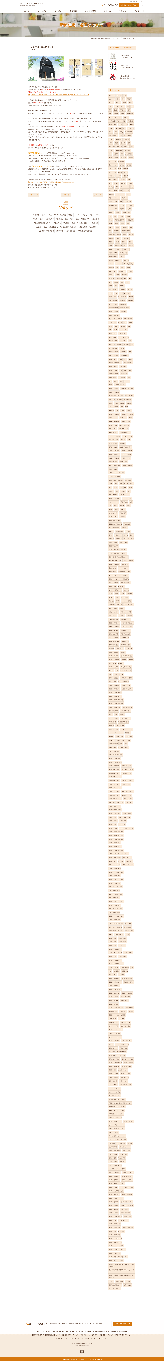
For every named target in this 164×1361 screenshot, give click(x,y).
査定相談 (123, 183)
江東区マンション (128, 604)
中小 (110, 282)
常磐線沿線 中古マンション (116, 1110)
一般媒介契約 (119, 648)
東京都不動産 (127, 201)
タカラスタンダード (123, 747)
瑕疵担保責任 (128, 132)
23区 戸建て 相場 (114, 890)
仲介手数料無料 (113, 190)
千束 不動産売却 (127, 707)
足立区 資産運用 (113, 1202)
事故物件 (126, 344)
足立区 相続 (112, 956)
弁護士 (110, 245)
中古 (132, 106)
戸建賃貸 (122, 714)
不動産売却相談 (113, 1011)
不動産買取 (112, 1260)
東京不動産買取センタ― (115, 363)
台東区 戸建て (122, 942)
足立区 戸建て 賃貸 (126, 1202)
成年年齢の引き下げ (126, 667)
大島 (132, 967)
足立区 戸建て (128, 953)
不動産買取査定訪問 (114, 454)
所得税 (116, 223)
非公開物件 (121, 1018)
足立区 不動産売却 (114, 623)
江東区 (117, 601)
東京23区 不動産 (129, 538)
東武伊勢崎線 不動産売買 (116, 396)
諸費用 (117, 227)
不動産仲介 (122, 110)
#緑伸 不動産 (46, 215)
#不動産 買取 (82, 223)
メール (115, 487)
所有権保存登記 (113, 253)
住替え (110, 106)
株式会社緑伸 (127, 135)
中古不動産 (112, 146)
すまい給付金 (122, 341)
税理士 (116, 593)
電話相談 (111, 601)
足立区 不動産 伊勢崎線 (116, 850)
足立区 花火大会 (123, 1070)
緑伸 (110, 110)
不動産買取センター (120, 385)
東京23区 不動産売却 (128, 623)
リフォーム (112, 99)
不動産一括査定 (123, 1048)
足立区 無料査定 (125, 718)
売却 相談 (112, 802)
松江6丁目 (124, 275)
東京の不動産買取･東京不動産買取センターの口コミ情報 (121, 1265)
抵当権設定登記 (113, 256)
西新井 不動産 (113, 1154)
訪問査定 (130, 183)
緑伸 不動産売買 (113, 582)
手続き (121, 132)
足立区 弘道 (122, 821)
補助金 (110, 934)
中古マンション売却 (127, 626)
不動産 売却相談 (113, 678)
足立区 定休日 (113, 828)
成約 (132, 187)
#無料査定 (59, 231)
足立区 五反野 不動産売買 (116, 473)
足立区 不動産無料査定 (115, 1062)
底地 (132, 344)
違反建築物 (122, 289)
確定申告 (126, 590)
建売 (110, 231)
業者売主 (111, 531)
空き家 (120, 322)
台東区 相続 (112, 945)
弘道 (121, 487)
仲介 (129, 110)
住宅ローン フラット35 (115, 1030)
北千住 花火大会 (125, 1073)
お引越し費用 (130, 220)
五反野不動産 (126, 212)
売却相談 (121, 165)
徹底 (121, 483)
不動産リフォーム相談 (115, 498)
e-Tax (117, 597)
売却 (123, 99)
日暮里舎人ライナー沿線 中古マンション (120, 1103)
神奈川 (115, 381)
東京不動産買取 (113, 348)
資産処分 (122, 286)
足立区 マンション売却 (115, 953)
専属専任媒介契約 (113, 652)
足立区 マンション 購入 (116, 901)
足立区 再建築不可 (114, 766)
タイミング (123, 157)
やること (126, 117)
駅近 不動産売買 (125, 634)
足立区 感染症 (125, 1209)
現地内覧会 (112, 740)
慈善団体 (123, 491)
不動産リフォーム (124, 495)
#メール (77, 215)
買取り (120, 124)
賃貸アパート (122, 418)
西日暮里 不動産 (113, 967)
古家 (132, 146)
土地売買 (111, 212)
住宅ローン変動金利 (114, 1041)
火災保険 (131, 234)
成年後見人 (112, 176)
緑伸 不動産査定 (126, 1041)
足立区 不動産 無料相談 (126, 828)
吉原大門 (129, 410)
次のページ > (98, 195)
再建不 (110, 714)
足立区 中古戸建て (127, 1180)
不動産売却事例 (113, 1048)
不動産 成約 (112, 861)
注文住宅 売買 (113, 462)
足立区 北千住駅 (113, 1004)
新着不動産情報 (113, 300)
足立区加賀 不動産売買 (115, 524)
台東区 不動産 (122, 938)
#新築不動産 (74, 219)
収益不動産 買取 (113, 619)
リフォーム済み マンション (116, 1125)
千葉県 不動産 (121, 1055)
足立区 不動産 (113, 425)
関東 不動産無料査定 (115, 436)
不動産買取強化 (128, 319)
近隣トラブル (112, 975)
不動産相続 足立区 (128, 1172)
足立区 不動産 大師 (115, 1224)
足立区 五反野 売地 (115, 813)
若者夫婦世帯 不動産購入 (116, 931)
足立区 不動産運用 (127, 1176)
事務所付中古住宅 (127, 465)
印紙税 (119, 234)
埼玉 (110, 183)
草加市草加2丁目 (113, 308)
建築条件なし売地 (113, 1022)
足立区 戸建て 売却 (115, 920)
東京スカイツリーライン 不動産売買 (119, 575)
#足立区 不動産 (69, 223)
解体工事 (119, 146)
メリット (111, 264)
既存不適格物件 (113, 289)
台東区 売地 (112, 942)
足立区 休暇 (112, 824)
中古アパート (118, 535)
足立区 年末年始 (125, 1213)
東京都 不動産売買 (114, 421)
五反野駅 (111, 139)
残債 (128, 223)
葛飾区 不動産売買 (114, 458)
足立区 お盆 (121, 824)
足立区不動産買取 (113, 157)
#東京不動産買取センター (43, 223)
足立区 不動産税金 (127, 978)
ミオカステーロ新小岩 (115, 1150)
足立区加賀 (122, 517)
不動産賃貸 (127, 150)
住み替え (126, 264)
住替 (120, 370)
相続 (118, 99)
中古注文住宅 (124, 374)
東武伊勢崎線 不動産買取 (116, 480)
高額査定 (111, 538)
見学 (126, 744)
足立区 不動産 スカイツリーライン (119, 854)
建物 (129, 143)
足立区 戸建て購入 (114, 986)
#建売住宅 (95, 219)
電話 (110, 487)
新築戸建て (122, 1161)
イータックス (124, 597)
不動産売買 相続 (113, 630)
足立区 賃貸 (127, 1216)
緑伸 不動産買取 (125, 582)
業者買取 (121, 608)
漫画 (121, 293)
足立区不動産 (128, 154)
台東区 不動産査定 (123, 681)
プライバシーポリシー (115, 1289)
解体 (116, 286)
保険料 (125, 234)
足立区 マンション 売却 (116, 916)
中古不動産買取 (113, 341)
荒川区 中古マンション (115, 960)
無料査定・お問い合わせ (129, 5)
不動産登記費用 (126, 231)
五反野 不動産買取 (128, 560)
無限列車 (122, 506)
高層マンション (113, 608)
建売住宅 (111, 194)
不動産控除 (121, 586)
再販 (117, 187)
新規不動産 (112, 1051)
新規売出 (111, 275)
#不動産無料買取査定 (85, 231)
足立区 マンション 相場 (116, 879)
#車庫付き (35, 215)
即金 (110, 330)
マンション (112, 95)
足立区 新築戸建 (128, 1062)
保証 (120, 135)
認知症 (126, 172)
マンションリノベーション (116, 733)
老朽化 (126, 535)
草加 (110, 381)
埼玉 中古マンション (115, 1095)
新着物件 (119, 399)
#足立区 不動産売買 (46, 231)
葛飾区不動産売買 (113, 374)
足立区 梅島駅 (125, 1000)
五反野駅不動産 (124, 330)
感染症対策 (128, 480)
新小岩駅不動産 (113, 1147)
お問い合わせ (127, 1285)
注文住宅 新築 (129, 931)
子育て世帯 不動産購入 (115, 927)
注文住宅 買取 (123, 462)
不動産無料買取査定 (124, 432)
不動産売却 (119, 139)
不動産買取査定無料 (114, 564)
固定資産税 (131, 128)
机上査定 (111, 187)
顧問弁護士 (129, 593)
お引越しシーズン (127, 436)
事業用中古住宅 (113, 447)
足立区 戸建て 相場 (115, 883)
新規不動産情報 (122, 297)
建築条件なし (112, 817)
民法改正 (111, 670)
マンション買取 (113, 209)
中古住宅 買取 (113, 432)
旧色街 (122, 410)
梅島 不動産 (126, 1150)
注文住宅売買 (112, 377)
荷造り (110, 132)
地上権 (110, 326)
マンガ (115, 330)
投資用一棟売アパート (115, 806)
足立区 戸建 (112, 1220)
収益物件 (118, 238)
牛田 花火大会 (123, 1081)
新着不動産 (122, 300)
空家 (126, 407)
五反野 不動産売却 (114, 626)
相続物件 (124, 242)
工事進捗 (111, 725)
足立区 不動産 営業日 (115, 1216)
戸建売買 (118, 212)
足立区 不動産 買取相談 (116, 839)
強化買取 (126, 260)
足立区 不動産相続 (114, 659)
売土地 (128, 267)
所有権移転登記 (123, 253)
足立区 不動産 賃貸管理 (116, 835)
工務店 (128, 194)
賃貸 (132, 264)
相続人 (130, 242)
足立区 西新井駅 (125, 996)
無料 (125, 359)
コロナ (130, 102)
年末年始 (121, 348)
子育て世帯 (128, 923)
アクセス (127, 1281)
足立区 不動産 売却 (115, 758)
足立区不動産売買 (124, 308)
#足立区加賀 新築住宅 (68, 227)
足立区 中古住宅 (113, 667)
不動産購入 (125, 227)
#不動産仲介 (85, 219)
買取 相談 (120, 802)
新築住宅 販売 (113, 513)
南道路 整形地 (127, 813)
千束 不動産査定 (113, 711)
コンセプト (120, 1260)
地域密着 (116, 282)
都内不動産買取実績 (114, 527)
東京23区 (118, 128)
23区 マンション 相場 (115, 887)
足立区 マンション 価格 (116, 872)
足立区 (115, 110)
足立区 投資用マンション (116, 1198)
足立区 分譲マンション (115, 982)
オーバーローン (113, 179)
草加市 (117, 275)
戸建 (120, 201)
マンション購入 (113, 1161)
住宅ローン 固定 (125, 1026)
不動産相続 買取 (113, 634)
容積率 (110, 293)
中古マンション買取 (123, 337)
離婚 (110, 154)
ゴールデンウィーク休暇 (122, 1044)
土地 (125, 95)
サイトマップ (103, 1338)
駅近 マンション (113, 1132)
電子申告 (111, 597)
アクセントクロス (113, 502)
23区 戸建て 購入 (114, 898)
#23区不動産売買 (60, 215)
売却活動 (129, 165)
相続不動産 (123, 352)
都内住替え (125, 527)
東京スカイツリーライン (115, 117)
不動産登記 (112, 249)
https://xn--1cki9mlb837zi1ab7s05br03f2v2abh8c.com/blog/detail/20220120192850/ (58, 95)
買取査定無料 (112, 747)
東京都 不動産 (126, 421)
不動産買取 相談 (125, 645)
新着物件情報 (127, 399)
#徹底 (41, 219)
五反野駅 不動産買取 (115, 476)
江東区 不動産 (125, 967)
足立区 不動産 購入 (115, 843)
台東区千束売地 (126, 784)
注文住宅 (126, 190)
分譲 (110, 506)
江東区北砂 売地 (126, 795)
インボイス (121, 975)
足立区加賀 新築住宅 (115, 520)
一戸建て (111, 128)
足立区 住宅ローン (114, 993)
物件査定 (111, 1044)
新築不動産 (130, 300)
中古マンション (113, 165)
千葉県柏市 (112, 1055)
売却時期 (125, 168)
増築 (116, 293)
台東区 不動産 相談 (115, 707)
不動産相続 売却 (125, 630)
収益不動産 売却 (125, 619)
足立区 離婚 (112, 1070)
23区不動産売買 (113, 495)
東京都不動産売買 (113, 388)
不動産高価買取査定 (114, 641)
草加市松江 (112, 278)
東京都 (126, 124)
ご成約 (127, 282)
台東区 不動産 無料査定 (116, 700)
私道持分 (111, 491)
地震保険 (111, 238)
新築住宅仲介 (125, 564)
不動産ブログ (112, 359)
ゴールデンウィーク (125, 670)
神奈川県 (123, 143)
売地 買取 (112, 399)
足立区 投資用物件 (127, 1194)
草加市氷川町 (122, 304)
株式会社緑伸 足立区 (126, 678)
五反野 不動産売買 (114, 392)
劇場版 (110, 509)
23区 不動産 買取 (114, 751)
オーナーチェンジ (113, 718)
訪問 (121, 381)
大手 (130, 278)
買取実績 (127, 531)
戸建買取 (121, 209)
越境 (117, 491)
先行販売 (130, 271)
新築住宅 (131, 245)
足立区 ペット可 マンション (117, 1249)
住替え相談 (112, 1143)
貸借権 (116, 326)
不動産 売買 (121, 1158)
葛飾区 (125, 102)
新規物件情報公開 (121, 1051)
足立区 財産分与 (126, 1066)
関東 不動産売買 (113, 407)
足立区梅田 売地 (126, 773)
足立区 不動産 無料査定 (116, 703)
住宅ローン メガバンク (115, 1037)
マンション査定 (113, 201)
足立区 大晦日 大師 (115, 1227)
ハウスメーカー (120, 194)
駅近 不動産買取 (113, 637)
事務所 (110, 385)
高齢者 (120, 172)
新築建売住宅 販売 (123, 722)
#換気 (35, 219)
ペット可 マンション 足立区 (117, 1169)
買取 (122, 154)
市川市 (110, 535)
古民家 (120, 359)
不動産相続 (127, 524)
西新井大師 (121, 1231)
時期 (119, 168)
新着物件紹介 (112, 1018)
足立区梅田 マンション (115, 777)
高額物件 (111, 242)
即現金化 (129, 99)
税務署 (122, 593)
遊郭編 (128, 506)
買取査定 (111, 227)
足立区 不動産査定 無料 (126, 1187)
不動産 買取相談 (118, 674)
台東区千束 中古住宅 (127, 780)
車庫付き (123, 509)
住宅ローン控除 (123, 542)
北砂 (110, 971)
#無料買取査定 (70, 231)
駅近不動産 (123, 311)
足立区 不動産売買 (114, 414)
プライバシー (112, 168)
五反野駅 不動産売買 (127, 414)
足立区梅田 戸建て (114, 773)
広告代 (110, 223)
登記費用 (120, 216)
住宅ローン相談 (120, 725)
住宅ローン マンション (115, 1117)
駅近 (120, 190)
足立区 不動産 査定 (115, 1235)
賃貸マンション (113, 418)
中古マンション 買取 (115, 465)
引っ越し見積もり (119, 106)
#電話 (91, 215)
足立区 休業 (112, 1231)
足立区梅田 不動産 (114, 769)
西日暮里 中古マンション (116, 964)
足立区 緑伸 (112, 586)
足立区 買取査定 (113, 656)
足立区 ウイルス (113, 1213)
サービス (111, 1281)
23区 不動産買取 (126, 454)
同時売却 (126, 146)
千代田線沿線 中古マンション (117, 1106)
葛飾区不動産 (127, 370)
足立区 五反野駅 (113, 996)
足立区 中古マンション (115, 949)
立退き (132, 535)
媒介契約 (111, 648)
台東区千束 (125, 971)
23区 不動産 (112, 429)
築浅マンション (113, 304)
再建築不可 (112, 344)
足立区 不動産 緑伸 (125, 447)
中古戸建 (122, 205)
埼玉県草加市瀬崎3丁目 (115, 810)
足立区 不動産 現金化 (115, 696)
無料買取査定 (112, 333)
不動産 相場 (128, 861)
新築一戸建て (112, 271)
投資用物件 (126, 238)
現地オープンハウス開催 (123, 740)
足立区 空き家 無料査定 (116, 1007)
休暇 (110, 674)
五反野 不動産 (113, 517)
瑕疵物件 (119, 344)
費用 (115, 216)
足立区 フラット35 (114, 1194)
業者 (125, 322)
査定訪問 (129, 403)
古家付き (123, 652)
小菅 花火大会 (113, 1081)
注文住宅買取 (121, 377)
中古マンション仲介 (123, 568)
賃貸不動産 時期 (113, 440)
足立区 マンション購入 (115, 989)
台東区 (127, 934)
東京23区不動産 (113, 205)
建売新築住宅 (112, 722)
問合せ (132, 483)
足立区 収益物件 (126, 766)
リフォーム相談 (127, 498)
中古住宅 (119, 95)
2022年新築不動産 (120, 403)
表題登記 (126, 249)
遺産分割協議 (118, 245)
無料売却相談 (112, 663)
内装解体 (111, 736)
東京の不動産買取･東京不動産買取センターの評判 (121, 1271)
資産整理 (111, 267)
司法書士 (119, 604)
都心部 (117, 242)
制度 (130, 341)
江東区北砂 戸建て (114, 795)
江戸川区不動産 (121, 1143)
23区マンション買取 (126, 612)
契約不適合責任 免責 (124, 817)
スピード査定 (112, 172)
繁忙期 (130, 418)
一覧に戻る (66, 195)
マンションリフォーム (126, 729)
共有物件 (120, 861)
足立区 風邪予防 (113, 1209)
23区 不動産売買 (124, 425)
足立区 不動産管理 (114, 978)
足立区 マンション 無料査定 (117, 1015)
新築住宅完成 (119, 736)
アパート (123, 440)
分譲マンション (127, 857)
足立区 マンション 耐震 (116, 1246)
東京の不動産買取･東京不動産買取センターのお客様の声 (121, 1276)
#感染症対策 (49, 219)
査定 (110, 113)
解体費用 (120, 663)
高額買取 (127, 733)
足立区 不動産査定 (114, 689)
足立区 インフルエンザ (127, 1205)
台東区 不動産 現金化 (115, 692)
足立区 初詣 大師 (128, 1227)
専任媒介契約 (128, 648)
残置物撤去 (112, 604)
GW (117, 670)
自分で (110, 593)
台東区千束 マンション (115, 788)
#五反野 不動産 (41, 227)
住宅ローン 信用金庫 (115, 1033)
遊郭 (117, 410)
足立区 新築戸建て (114, 1180)
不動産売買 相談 (113, 645)
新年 (130, 352)
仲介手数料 (112, 121)
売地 (110, 216)
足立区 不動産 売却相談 (116, 832)
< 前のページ (34, 195)
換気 (116, 483)
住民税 (122, 223)
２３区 (119, 176)
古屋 (116, 714)
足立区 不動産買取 (114, 451)
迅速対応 (121, 256)
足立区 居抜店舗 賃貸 (115, 1242)
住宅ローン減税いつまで (115, 590)
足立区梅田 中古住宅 (127, 769)
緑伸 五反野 (112, 681)
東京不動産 (116, 231)
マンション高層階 (126, 601)
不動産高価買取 (125, 637)
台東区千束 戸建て (114, 784)
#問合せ (84, 215)
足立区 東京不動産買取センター (117, 549)
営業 (129, 377)
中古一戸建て (130, 205)
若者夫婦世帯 (127, 927)
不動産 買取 (122, 513)
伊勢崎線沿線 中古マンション (117, 1099)
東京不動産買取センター (115, 1285)
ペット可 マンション (115, 1088)
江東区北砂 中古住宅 (127, 791)
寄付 (129, 491)
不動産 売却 (112, 938)
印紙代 (110, 220)
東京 (126, 1257)
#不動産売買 (93, 223)
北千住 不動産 (123, 1154)
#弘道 (97, 215)
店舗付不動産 (122, 366)
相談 (125, 278)
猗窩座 (115, 506)
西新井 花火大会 (113, 1077)
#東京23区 (57, 223)
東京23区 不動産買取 (115, 560)
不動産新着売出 (113, 366)
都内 (125, 487)
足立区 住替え (113, 1187)
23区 (117, 267)
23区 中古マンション (125, 1084)
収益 (122, 407)
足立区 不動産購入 (114, 1176)
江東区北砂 (116, 971)
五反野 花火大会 (113, 1073)
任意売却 (125, 176)
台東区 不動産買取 (114, 685)
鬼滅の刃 (111, 410)
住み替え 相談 (128, 799)
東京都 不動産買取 (127, 451)
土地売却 (116, 154)
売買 (125, 245)
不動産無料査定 (125, 355)
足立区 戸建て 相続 (115, 1253)
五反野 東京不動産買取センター (117, 553)
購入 (131, 227)
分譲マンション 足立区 (115, 1165)
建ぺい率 (130, 289)
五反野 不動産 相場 (115, 868)
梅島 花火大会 (125, 1077)
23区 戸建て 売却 (114, 912)
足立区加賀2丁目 (113, 744)
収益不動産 (129, 615)
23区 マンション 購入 (115, 894)
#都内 (70, 215)
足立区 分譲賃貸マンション (116, 1183)
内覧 (121, 744)
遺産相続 (124, 659)
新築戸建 (131, 297)
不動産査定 (121, 161)
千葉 (129, 179)
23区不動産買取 (128, 363)
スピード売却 (112, 161)
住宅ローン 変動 (113, 1026)
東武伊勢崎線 (130, 113)
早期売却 (131, 157)
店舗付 (116, 509)
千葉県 (116, 143)
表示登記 (119, 249)
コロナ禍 (116, 183)
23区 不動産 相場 (114, 865)
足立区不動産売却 (113, 546)
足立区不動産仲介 (113, 311)
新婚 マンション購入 (115, 1092)
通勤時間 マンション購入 (116, 1114)
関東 (122, 282)
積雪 (131, 502)
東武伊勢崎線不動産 (114, 315)
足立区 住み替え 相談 (115, 762)
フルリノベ (121, 615)
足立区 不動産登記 (127, 993)
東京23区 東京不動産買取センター (118, 557)
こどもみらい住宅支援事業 (116, 923)
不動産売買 (130, 121)
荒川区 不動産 (122, 956)
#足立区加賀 (53, 227)
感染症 (130, 487)
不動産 (132, 124)
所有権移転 (119, 538)
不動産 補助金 (119, 934)
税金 (124, 128)
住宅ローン (122, 179)
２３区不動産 (112, 322)
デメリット (119, 264)
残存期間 (123, 326)
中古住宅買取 (112, 572)
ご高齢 (110, 286)
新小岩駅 (130, 1143)
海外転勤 (131, 1011)
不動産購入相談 (129, 1007)
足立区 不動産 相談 (126, 656)
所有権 (110, 403)
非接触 (110, 483)
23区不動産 (127, 293)
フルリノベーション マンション (117, 1139)
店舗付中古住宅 (113, 469)
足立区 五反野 (113, 821)
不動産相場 (125, 198)
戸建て (122, 267)
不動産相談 (119, 150)
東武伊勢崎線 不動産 (124, 572)
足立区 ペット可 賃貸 (115, 1238)
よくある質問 (119, 1281)
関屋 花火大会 (113, 1084)
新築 (128, 106)
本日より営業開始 (113, 355)
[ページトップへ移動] (136, 1324)
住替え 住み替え (113, 612)
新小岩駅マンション (124, 1147)
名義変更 (131, 659)
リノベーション (125, 187)
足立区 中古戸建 (128, 982)
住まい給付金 (119, 531)
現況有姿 (118, 102)
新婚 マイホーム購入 (115, 1172)
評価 (129, 326)
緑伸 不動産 (124, 502)
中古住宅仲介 (112, 568)
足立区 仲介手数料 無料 (116, 1191)
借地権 (130, 322)
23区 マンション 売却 (115, 909)
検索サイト (122, 443)
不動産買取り (112, 124)
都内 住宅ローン (125, 1022)
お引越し (111, 150)
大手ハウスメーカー (114, 198)
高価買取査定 (125, 641)
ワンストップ (122, 1011)
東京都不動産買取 (113, 352)
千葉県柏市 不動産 (114, 1059)
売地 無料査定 (129, 396)
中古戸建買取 (112, 337)
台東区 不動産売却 (127, 689)
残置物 (130, 359)
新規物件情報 (112, 297)
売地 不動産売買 (123, 429)
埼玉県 (110, 143)
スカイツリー (112, 615)
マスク (126, 483)
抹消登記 (127, 216)
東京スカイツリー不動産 (115, 319)
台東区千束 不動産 (114, 780)
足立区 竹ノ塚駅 (113, 1000)
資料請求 (119, 278)
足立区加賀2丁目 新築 (127, 388)
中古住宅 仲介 (126, 458)
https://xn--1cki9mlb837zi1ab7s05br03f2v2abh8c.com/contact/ (51, 182)
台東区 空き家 (126, 685)
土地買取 (129, 209)
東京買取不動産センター (115, 260)
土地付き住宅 (121, 271)
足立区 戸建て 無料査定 (116, 1257)
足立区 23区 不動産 (115, 857)
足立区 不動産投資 (114, 1066)
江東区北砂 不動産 (114, 791)
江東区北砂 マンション (115, 799)
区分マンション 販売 (127, 1059)
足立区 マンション (123, 1220)
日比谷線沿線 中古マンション (117, 1136)
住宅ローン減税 (113, 542)
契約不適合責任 (113, 135)
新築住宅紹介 (128, 736)
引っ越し (111, 102)
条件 (129, 440)
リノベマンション (128, 1121)
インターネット (113, 443)
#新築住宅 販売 (62, 219)
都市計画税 (112, 234)
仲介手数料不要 (121, 121)
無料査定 (116, 113)
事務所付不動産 (113, 370)
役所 (116, 132)
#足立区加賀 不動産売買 (87, 227)
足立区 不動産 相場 (128, 865)
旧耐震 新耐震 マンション (116, 1128)
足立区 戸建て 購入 (115, 905)
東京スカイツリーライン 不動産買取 (119, 579)
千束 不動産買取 (125, 711)
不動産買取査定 (122, 333)
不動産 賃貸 (112, 1158)
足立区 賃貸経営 (113, 1205)
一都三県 (126, 139)
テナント (126, 381)
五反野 (122, 113)
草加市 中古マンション (115, 1121)
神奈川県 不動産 (113, 729)
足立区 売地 (121, 945)
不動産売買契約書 (119, 220)
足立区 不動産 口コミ (115, 846)
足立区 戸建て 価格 (115, 876)
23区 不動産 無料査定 (115, 755)
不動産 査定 (128, 802)
